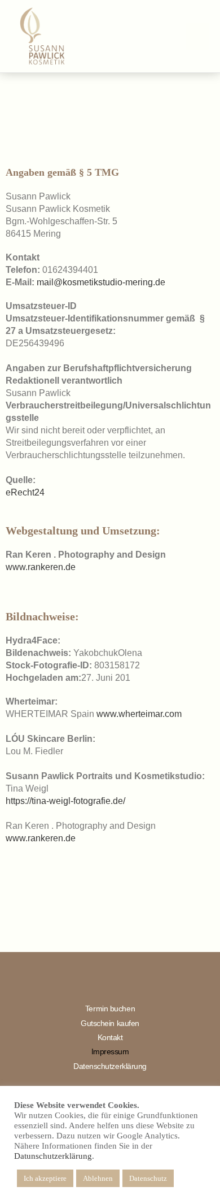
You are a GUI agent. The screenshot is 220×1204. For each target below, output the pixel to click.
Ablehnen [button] (98, 1178)
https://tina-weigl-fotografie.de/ (65, 801)
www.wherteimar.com (139, 714)
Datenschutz (148, 1178)
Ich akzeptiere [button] (45, 1178)
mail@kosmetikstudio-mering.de (101, 282)
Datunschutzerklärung (53, 1155)
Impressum (110, 1051)
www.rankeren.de (41, 567)
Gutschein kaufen (110, 1023)
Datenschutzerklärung (110, 1066)
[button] (197, 36)
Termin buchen (110, 1008)
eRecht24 (25, 492)
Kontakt (110, 1037)
